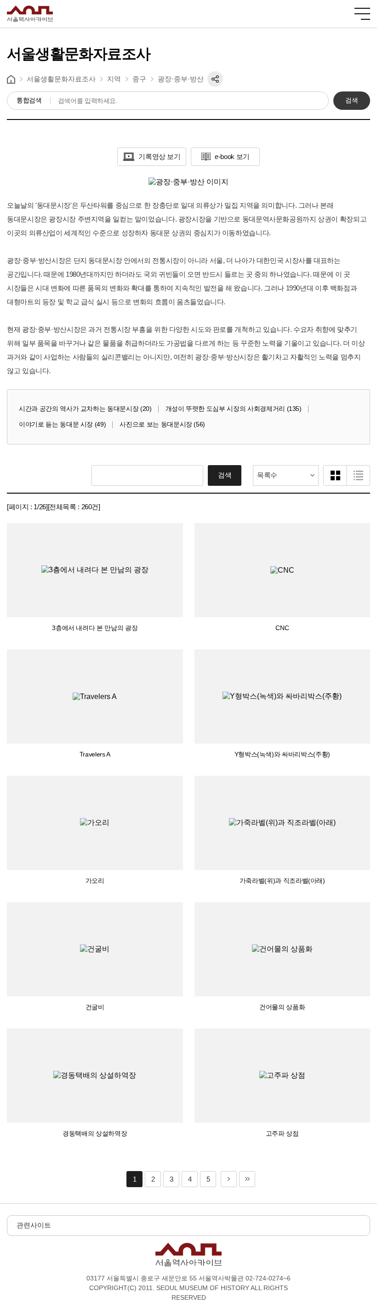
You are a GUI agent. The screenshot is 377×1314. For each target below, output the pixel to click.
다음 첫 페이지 (229, 1179)
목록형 (358, 475)
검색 (351, 100)
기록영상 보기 (159, 156)
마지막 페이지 (247, 1179)
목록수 (267, 475)
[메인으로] (30, 9)
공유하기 (215, 79)
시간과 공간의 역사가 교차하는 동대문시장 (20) (85, 408)
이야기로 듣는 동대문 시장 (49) (62, 424)
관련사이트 (34, 1225)
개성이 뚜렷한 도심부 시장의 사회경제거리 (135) (234, 408)
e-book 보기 (232, 156)
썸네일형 (335, 475)
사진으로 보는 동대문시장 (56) (162, 424)
